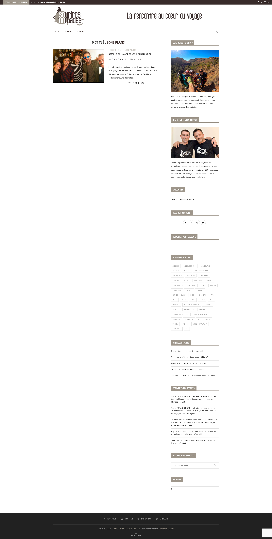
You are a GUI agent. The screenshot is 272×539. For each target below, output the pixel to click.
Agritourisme (206, 266)
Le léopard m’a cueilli (193, 434)
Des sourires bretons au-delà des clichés (188, 351)
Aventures (204, 276)
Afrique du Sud (190, 266)
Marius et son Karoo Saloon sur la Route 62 (189, 363)
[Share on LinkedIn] (139, 83)
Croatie (189, 290)
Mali (211, 300)
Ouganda (207, 305)
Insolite (202, 295)
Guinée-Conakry (179, 295)
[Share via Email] (143, 83)
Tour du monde (204, 319)
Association (177, 276)
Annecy (187, 271)
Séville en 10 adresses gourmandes (130, 54)
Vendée (185, 324)
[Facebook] (258, 2)
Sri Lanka (176, 319)
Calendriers (177, 285)
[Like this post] (129, 83)
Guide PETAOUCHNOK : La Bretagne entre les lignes (193, 375)
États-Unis (177, 329)
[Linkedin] (268, 2)
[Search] (217, 32)
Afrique (176, 266)
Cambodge (191, 285)
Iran (212, 295)
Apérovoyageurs (201, 271)
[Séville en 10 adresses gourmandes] (78, 66)
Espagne (200, 290)
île (187, 329)
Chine (203, 285)
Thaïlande (189, 319)
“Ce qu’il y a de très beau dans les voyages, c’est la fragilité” (194, 412)
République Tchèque (181, 314)
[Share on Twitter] (136, 83)
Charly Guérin (117, 59)
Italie (175, 300)
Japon (184, 300)
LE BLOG (68, 32)
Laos (193, 300)
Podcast (176, 310)
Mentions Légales (167, 528)
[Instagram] (265, 2)
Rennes (202, 310)
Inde (192, 295)
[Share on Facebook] (133, 83)
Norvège (176, 305)
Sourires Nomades (201, 314)
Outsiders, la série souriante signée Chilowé (189, 357)
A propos (80, 32)
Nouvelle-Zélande (191, 305)
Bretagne (198, 280)
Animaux (176, 271)
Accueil (58, 32)
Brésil (209, 280)
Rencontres (189, 310)
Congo (213, 285)
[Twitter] (261, 2)
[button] (32, 2)
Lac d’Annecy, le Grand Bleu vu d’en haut (51, 2)
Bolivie (186, 280)
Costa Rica (177, 290)
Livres (202, 300)
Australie (191, 276)
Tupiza (175, 324)
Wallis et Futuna (200, 324)
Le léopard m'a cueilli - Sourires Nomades (188, 440)
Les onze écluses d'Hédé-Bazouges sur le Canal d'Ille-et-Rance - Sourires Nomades (194, 421)
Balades (176, 280)
